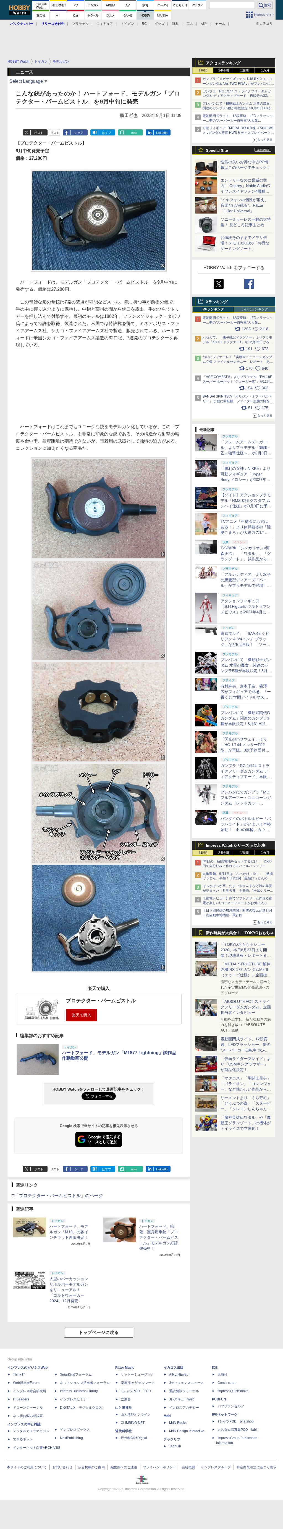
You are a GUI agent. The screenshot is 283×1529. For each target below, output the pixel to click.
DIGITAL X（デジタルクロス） (82, 1408)
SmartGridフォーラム (76, 1374)
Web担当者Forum (26, 1383)
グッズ (159, 24)
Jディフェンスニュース (186, 1383)
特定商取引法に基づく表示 (256, 1467)
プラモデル (80, 24)
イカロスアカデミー (184, 1408)
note (134, 132)
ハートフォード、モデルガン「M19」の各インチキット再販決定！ (68, 1232)
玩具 (175, 24)
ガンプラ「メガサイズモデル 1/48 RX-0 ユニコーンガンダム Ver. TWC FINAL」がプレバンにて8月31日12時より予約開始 (238, 83)
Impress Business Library (79, 1391)
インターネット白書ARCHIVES (36, 1448)
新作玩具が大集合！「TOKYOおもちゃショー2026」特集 (240, 934)
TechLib (175, 1446)
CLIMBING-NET (133, 1423)
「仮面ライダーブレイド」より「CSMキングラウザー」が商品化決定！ (246, 1064)
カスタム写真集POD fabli (238, 1430)
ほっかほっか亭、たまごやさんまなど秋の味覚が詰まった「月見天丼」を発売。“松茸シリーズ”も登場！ (237, 890)
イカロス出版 (174, 1368)
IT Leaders (21, 1399)
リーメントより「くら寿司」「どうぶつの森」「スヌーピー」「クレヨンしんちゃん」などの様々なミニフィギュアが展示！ (246, 1109)
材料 (204, 24)
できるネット (23, 1439)
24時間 (223, 70)
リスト (54, 132)
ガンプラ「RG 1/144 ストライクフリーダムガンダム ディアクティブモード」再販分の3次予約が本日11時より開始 (246, 776)
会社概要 (188, 1467)
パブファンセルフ (231, 1406)
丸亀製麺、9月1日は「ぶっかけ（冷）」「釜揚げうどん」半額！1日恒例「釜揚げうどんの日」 (238, 878)
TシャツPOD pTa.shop (236, 1421)
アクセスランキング (223, 63)
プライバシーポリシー (159, 1467)
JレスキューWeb (181, 1399)
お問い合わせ (62, 1467)
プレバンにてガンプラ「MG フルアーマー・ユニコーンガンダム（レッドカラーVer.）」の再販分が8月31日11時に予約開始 (246, 803)
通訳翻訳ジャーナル (184, 1391)
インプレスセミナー (75, 1399)
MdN (167, 1416)
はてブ (106, 132)
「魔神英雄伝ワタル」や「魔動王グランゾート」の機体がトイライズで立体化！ (246, 1123)
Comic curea (227, 1383)
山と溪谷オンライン (136, 1414)
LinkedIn (161, 132)
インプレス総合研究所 (29, 1391)
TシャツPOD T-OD (136, 1391)
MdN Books (178, 1423)
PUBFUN (219, 1399)
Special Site (217, 150)
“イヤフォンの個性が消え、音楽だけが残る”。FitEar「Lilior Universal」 (244, 205)
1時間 (203, 70)
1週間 (244, 70)
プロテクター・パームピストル (101, 1000)
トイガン (127, 24)
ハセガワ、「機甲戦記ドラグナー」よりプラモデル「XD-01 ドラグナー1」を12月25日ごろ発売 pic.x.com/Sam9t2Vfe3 (237, 342)
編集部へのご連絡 (124, 1467)
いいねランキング (255, 309)
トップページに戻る (99, 1332)
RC (144, 24)
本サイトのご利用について (27, 1467)
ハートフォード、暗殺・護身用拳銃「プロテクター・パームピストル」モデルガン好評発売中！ (158, 1237)
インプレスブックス (75, 1430)
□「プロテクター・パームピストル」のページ (57, 1195)
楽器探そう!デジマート (138, 1383)
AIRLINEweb (178, 1374)
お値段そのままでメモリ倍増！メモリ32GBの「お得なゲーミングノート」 (245, 243)
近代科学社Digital (134, 1438)
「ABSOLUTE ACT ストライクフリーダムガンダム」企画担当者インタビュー (246, 1007)
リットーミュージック (137, 1374)
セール (220, 24)
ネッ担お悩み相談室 (28, 1416)
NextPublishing (71, 1438)
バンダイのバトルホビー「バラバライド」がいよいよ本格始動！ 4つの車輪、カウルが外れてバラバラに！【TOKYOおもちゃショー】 (246, 829)
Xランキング (217, 302)
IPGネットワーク (224, 1414)
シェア (78, 132)
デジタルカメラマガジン (31, 1431)
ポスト (38, 132)
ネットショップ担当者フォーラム (85, 1383)
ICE (215, 1368)
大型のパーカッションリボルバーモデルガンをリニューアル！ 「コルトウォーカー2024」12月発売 (68, 1290)
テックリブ (172, 1439)
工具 (190, 24)
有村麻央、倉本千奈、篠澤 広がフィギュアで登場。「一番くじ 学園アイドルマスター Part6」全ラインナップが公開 (246, 697)
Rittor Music (124, 1368)
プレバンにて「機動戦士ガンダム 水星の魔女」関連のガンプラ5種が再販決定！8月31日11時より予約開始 (238, 108)
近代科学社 (123, 1431)
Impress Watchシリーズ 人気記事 (236, 845)
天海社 (222, 1374)
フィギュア (104, 24)
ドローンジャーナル (28, 1408)
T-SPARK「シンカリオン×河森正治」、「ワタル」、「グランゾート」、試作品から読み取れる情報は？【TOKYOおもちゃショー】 (246, 559)
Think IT (19, 1374)
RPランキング (213, 309)
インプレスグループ (216, 1467)
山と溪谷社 (123, 1408)
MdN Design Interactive (186, 1431)
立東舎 (126, 1399)
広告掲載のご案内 (91, 1467)
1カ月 (265, 70)
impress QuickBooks (233, 1391)
